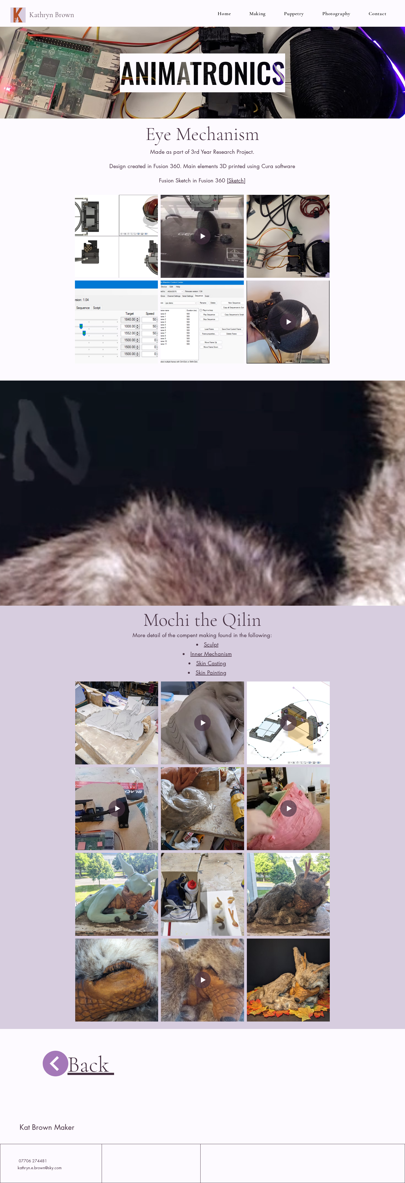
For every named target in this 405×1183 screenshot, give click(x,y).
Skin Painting (211, 672)
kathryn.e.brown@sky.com (40, 1167)
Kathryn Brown (52, 14)
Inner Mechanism (211, 653)
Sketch (236, 180)
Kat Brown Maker (47, 1127)
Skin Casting (211, 663)
